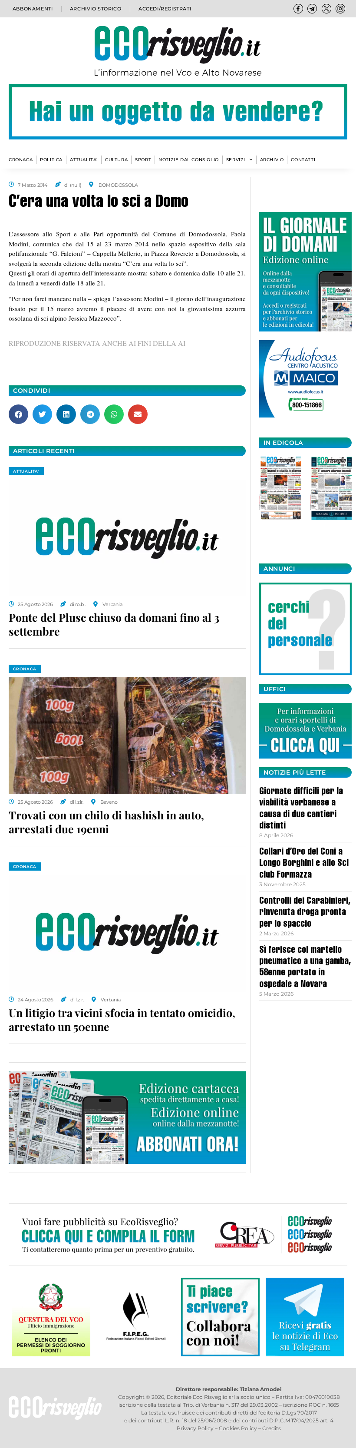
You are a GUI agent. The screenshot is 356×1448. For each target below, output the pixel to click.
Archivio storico (96, 9)
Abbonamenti (33, 9)
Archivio (272, 159)
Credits (271, 1428)
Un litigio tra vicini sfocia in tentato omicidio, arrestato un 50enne (122, 1019)
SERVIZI (235, 159)
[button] (18, 414)
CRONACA (21, 159)
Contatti (303, 159)
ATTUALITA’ (84, 159)
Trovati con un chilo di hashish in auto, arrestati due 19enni (106, 822)
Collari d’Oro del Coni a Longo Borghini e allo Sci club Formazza (304, 864)
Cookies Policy (238, 1428)
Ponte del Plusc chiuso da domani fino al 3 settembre (114, 624)
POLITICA (51, 159)
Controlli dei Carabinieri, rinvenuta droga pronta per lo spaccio (304, 913)
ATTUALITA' (26, 471)
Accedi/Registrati (164, 9)
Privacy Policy (195, 1428)
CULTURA (116, 159)
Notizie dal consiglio (188, 159)
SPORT (143, 159)
